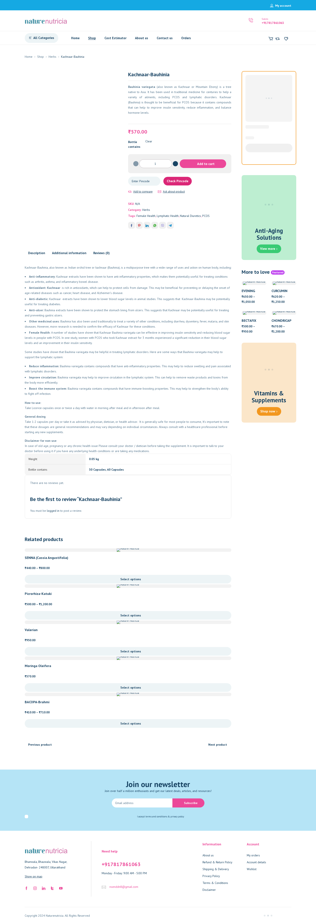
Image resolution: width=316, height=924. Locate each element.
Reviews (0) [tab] (101, 253)
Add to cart (206, 164)
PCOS (206, 216)
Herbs (52, 57)
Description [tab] (36, 253)
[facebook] (26, 887)
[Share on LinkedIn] (147, 225)
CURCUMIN (279, 291)
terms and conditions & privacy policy (165, 816)
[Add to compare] (130, 191)
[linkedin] (43, 887)
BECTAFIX (249, 320)
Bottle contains (134, 144)
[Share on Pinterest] (139, 225)
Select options (130, 579)
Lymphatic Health (168, 216)
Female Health (146, 216)
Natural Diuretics (190, 216)
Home (28, 57)
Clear (148, 141)
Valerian (31, 630)
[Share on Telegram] (170, 225)
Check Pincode (177, 181)
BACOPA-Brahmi (37, 702)
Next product (217, 745)
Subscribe (191, 803)
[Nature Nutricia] (46, 20)
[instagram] (35, 887)
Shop (40, 57)
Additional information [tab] (69, 253)
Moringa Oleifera (38, 666)
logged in (53, 511)
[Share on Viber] (162, 225)
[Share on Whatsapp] (154, 225)
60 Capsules (115, 469)
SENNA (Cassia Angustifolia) (46, 557)
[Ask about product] (159, 191)
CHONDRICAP (281, 320)
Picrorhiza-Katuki (38, 593)
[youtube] (60, 887)
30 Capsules (97, 469)
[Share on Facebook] (131, 225)
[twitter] (52, 887)
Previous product (40, 745)
